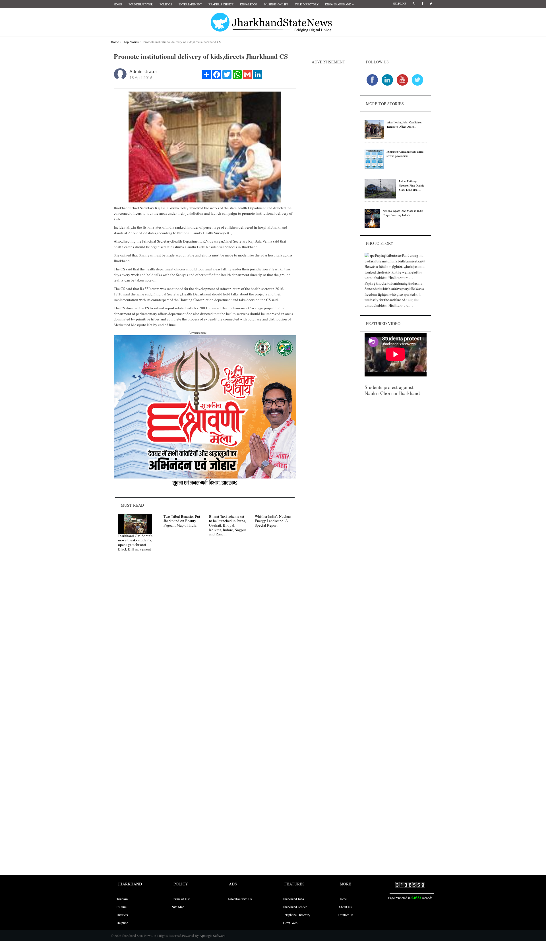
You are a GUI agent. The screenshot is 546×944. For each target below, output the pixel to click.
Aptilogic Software (212, 935)
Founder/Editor (141, 4)
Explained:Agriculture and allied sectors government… (404, 154)
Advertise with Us (240, 899)
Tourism (122, 899)
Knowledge (248, 4)
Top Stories (131, 42)
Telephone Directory (296, 914)
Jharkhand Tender (295, 906)
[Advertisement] (328, 156)
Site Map (178, 906)
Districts (122, 914)
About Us (345, 906)
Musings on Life (276, 4)
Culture (122, 906)
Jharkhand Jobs (293, 899)
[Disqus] (205, 637)
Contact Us (345, 914)
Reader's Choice (220, 4)
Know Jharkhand (338, 4)
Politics (166, 4)
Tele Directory (306, 4)
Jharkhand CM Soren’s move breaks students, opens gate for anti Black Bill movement (135, 542)
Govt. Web (290, 922)
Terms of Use (181, 899)
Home (118, 4)
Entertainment (190, 4)
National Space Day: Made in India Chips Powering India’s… (403, 213)
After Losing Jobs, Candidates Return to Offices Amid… (404, 124)
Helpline (399, 3)
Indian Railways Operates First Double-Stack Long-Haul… (412, 185)
